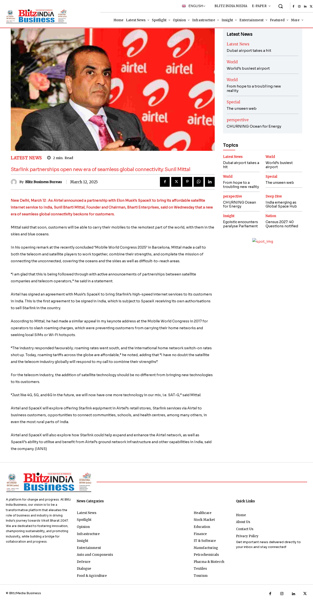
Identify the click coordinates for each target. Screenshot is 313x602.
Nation (271, 216)
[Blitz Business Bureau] (15, 182)
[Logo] (31, 16)
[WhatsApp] (198, 182)
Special (233, 102)
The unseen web (242, 108)
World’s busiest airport (248, 68)
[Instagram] (299, 7)
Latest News (26, 158)
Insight (229, 216)
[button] (280, 6)
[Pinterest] (187, 182)
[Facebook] (293, 7)
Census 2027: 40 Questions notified (282, 224)
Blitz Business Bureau (43, 182)
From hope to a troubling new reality (254, 88)
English (194, 6)
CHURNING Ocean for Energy (254, 126)
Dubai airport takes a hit (249, 50)
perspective (238, 120)
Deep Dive (274, 196)
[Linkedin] (305, 7)
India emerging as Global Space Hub (281, 204)
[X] (176, 182)
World (232, 62)
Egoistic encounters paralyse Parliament (240, 224)
